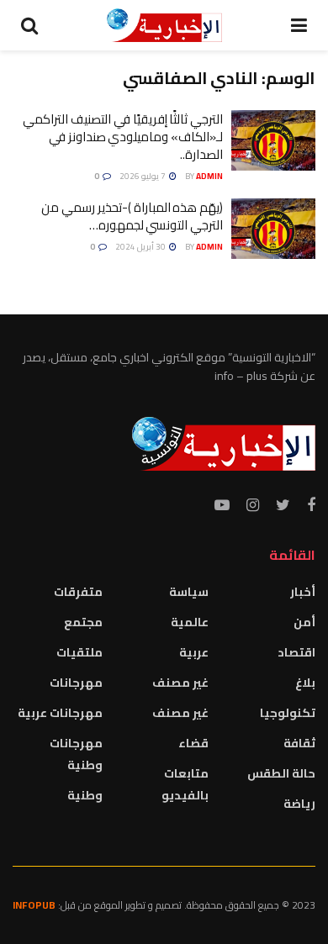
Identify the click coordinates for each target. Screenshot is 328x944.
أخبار (302, 592)
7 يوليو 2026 (143, 176)
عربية (194, 652)
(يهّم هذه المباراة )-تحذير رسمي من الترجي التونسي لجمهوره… (132, 216)
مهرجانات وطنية (76, 754)
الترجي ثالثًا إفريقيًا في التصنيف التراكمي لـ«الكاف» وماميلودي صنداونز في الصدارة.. (123, 136)
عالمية (190, 622)
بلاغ (305, 682)
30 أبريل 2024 (141, 247)
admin (209, 176)
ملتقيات (79, 652)
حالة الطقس (281, 773)
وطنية (85, 795)
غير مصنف (180, 682)
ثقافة (299, 743)
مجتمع (83, 622)
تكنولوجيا (287, 713)
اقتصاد (296, 652)
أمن (304, 622)
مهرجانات (76, 682)
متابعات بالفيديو (185, 784)
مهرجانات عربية (60, 713)
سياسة (189, 592)
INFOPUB (34, 905)
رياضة (299, 804)
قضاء (193, 743)
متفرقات (78, 592)
